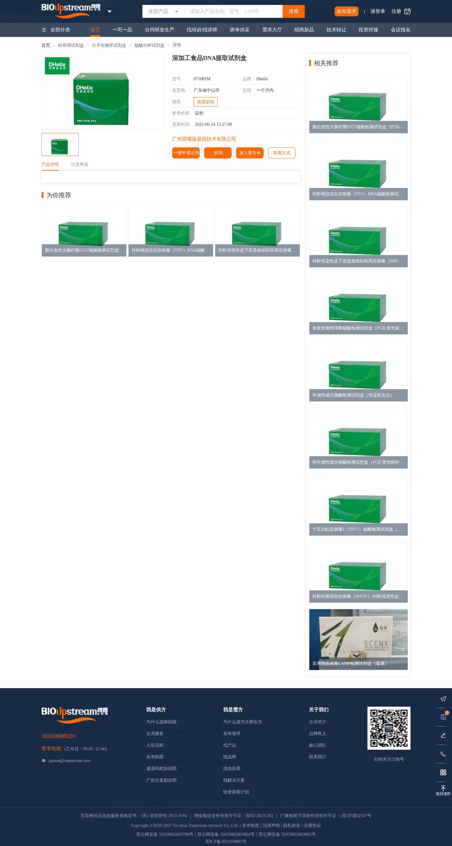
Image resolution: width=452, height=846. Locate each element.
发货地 (178, 90)
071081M (202, 79)
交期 (247, 90)
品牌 (247, 79)
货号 (176, 79)
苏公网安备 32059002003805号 (287, 834)
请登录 (378, 11)
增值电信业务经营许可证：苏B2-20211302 (233, 815)
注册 (396, 11)
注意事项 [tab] (79, 164)
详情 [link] (176, 45)
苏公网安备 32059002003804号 (226, 834)
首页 (46, 45)
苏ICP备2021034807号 (226, 841)
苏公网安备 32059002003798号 (164, 834)
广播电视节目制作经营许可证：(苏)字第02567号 (325, 815)
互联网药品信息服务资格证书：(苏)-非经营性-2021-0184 (134, 815)
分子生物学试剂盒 (109, 45)
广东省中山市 (207, 90)
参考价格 (180, 113)
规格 (176, 101)
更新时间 (180, 124)
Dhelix (262, 79)
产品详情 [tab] (50, 164)
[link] (46, 45)
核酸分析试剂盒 (149, 45)
